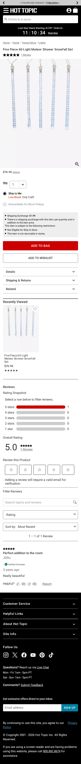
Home (6, 42)
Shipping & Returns (18, 280)
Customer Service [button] (16, 604)
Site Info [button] (9, 634)
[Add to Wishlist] (35, 309)
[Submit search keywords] (6, 19)
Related (11, 289)
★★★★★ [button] (11, 370)
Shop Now (51, 2)
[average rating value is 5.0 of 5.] (12, 55)
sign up (69, 707)
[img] (6, 655)
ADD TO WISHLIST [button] (40, 258)
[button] (5, 10)
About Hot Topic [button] (15, 624)
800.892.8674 (51, 751)
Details (10, 272)
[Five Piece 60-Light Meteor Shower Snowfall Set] (21, 328)
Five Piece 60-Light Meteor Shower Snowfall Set (19, 358)
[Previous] (3, 2)
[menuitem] (75, 10)
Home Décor (29, 42)
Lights (42, 42)
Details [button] (16, 172)
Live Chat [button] (43, 667)
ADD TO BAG (40, 246)
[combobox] (40, 19)
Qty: (5, 183)
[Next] (77, 2)
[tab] (40, 113)
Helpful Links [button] (13, 614)
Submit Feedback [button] (32, 685)
